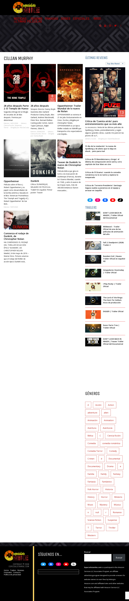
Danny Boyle (38, 136)
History (91, 497)
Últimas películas (28, 21)
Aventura (92, 428)
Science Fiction (94, 520)
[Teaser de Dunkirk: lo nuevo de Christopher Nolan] (70, 148)
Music (90, 504)
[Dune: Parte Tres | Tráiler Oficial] (93, 328)
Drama (110, 466)
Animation (109, 420)
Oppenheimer (11, 181)
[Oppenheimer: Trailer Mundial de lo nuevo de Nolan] (70, 83)
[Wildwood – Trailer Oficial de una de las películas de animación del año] (93, 229)
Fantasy (116, 474)
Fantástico (107, 481)
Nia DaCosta (24, 127)
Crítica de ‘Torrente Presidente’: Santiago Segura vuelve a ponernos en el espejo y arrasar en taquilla (103, 188)
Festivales (8, 572)
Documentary (94, 466)
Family (104, 474)
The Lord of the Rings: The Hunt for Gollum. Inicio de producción (113, 300)
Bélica (90, 435)
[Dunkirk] (43, 158)
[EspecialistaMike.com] (26, 13)
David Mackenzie (114, 139)
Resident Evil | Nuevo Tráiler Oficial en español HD (114, 258)
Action (111, 405)
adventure (92, 412)
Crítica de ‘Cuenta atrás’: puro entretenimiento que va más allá (103, 122)
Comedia (92, 443)
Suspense (18, 125)
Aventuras (107, 428)
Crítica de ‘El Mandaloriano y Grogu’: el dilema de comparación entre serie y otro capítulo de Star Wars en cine (103, 161)
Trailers (13, 570)
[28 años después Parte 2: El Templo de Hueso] (16, 83)
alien (106, 412)
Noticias (20, 18)
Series (65, 18)
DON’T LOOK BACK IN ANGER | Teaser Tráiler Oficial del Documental (113, 341)
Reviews (36, 18)
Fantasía (91, 481)
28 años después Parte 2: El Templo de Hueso (16, 107)
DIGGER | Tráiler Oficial (113, 311)
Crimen (91, 458)
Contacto (17, 572)
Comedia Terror (95, 451)
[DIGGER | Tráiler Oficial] (93, 314)
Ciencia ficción (9, 125)
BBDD (97, 18)
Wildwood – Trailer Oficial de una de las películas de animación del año (113, 230)
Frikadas (51, 18)
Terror (6, 127)
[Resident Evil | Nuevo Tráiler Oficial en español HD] (93, 259)
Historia (109, 489)
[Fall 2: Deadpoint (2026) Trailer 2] (93, 245)
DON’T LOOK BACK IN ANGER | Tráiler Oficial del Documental (113, 215)
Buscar (87, 552)
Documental (114, 458)
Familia (91, 474)
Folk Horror (93, 489)
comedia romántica (111, 443)
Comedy (113, 451)
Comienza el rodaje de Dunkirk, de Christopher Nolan (16, 236)
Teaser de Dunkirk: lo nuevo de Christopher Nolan (69, 165)
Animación (92, 420)
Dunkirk (35, 180)
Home (6, 570)
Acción (93, 139)
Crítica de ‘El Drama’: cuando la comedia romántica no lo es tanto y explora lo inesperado (103, 175)
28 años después (40, 105)
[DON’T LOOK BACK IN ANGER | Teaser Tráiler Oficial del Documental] (93, 342)
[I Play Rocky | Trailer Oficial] (93, 287)
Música (117, 504)
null (97, 512)
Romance (117, 512)
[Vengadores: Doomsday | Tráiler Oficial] (93, 273)
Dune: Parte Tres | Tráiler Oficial (111, 326)
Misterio (118, 497)
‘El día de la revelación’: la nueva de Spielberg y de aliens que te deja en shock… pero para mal (100, 148)
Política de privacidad (12, 574)
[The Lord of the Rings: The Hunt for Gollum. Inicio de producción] (93, 300)
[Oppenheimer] (16, 158)
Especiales (81, 18)
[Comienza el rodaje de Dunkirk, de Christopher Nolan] (16, 220)
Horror (104, 497)
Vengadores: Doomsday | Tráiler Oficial (113, 271)
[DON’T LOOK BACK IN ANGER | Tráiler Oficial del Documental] (93, 216)
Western (92, 535)
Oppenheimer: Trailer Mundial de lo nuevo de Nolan (69, 108)
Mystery (103, 504)
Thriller (112, 527)
